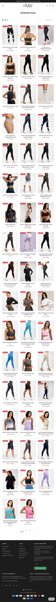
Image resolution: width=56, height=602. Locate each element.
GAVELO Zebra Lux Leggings (10, 402)
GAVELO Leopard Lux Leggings (10, 254)
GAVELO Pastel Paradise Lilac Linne (28, 433)
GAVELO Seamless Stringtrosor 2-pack (10, 136)
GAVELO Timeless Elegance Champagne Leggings (28, 107)
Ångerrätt (21, 557)
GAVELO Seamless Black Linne (10, 106)
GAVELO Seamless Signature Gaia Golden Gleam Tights (45, 374)
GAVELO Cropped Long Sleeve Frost (46, 313)
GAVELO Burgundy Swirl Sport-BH (45, 225)
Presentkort (22, 551)
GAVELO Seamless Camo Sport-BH (28, 48)
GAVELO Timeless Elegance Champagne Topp (28, 313)
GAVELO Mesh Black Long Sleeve (28, 284)
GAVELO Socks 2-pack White (46, 106)
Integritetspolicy (6, 551)
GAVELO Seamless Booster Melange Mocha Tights (46, 254)
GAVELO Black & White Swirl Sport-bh (10, 77)
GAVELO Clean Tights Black (10, 165)
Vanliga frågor (5, 546)
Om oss (21, 546)
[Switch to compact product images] (7, 20)
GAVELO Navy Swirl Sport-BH (10, 195)
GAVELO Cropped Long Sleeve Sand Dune (28, 225)
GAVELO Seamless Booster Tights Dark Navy (46, 403)
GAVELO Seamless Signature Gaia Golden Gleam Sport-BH (45, 433)
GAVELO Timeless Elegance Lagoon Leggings (28, 136)
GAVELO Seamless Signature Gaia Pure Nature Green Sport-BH (10, 522)
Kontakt (4, 548)
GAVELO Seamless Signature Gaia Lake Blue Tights (10, 374)
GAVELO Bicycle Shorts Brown (28, 403)
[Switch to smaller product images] (5, 20)
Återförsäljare (22, 548)
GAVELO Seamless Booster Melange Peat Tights (28, 166)
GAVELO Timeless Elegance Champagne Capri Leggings (28, 462)
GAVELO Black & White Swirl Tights (10, 48)
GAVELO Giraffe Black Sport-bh (10, 343)
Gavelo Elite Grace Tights (28, 76)
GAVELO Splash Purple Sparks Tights (28, 254)
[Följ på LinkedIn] (17, 585)
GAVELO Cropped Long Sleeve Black (10, 313)
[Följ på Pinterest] (10, 585)
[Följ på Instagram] (6, 585)
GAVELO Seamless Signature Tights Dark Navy (45, 462)
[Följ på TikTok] (13, 585)
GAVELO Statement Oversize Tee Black (10, 492)
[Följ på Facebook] (3, 585)
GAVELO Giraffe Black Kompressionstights (46, 196)
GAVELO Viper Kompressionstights (45, 48)
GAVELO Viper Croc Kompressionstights (45, 284)
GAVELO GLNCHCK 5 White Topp (10, 432)
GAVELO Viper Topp (10, 224)
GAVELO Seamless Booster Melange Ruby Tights (10, 284)
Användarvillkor (6, 553)
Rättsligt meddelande (7, 555)
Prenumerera (40, 568)
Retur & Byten (22, 555)
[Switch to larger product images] (2, 20)
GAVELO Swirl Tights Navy (46, 135)
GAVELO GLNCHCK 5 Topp (28, 373)
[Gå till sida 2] (34, 530)
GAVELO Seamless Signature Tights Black (45, 166)
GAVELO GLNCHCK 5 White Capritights (27, 196)
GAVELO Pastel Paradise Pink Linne (28, 521)
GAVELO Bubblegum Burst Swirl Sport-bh (46, 343)
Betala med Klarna (23, 553)
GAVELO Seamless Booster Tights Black (46, 77)
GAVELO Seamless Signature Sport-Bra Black (28, 492)
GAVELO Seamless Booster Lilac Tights (46, 492)
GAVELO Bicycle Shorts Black (10, 461)
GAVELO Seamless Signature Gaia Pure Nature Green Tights (28, 344)
